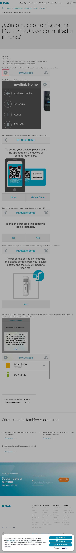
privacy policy (11, 540)
